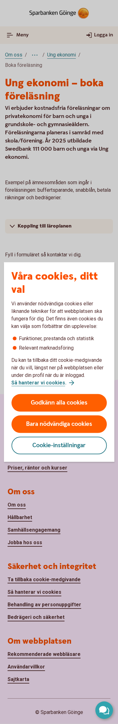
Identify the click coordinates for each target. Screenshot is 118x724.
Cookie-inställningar (59, 445)
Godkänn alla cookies (59, 403)
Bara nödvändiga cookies (59, 424)
